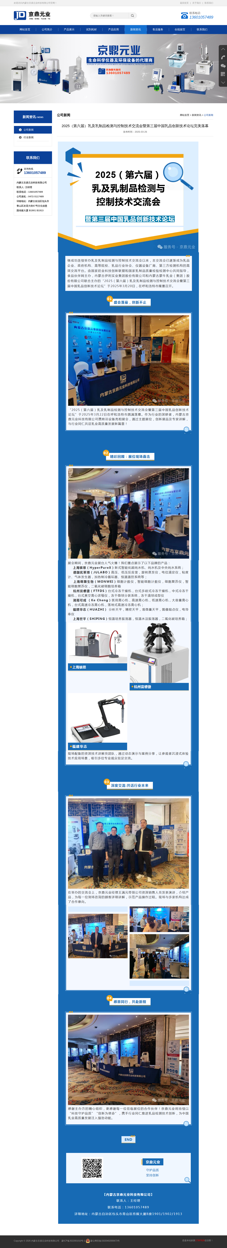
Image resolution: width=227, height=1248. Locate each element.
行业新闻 (29, 137)
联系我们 (209, 3)
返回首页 (184, 3)
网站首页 (25, 29)
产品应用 (113, 29)
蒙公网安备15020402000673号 (105, 1241)
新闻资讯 (135, 29)
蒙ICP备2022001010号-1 (73, 1241)
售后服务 (158, 29)
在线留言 (180, 29)
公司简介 (47, 29)
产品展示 (69, 29)
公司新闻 (29, 129)
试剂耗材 (91, 29)
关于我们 (196, 3)
